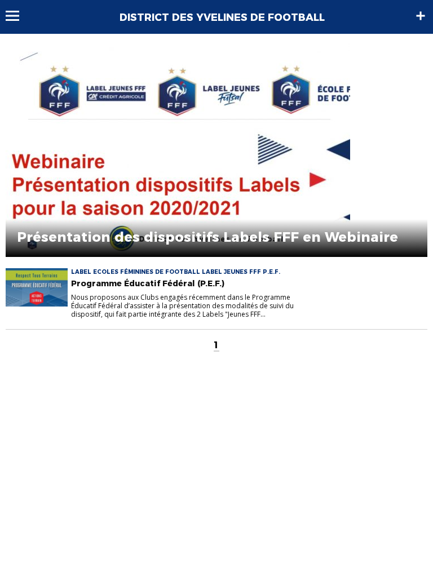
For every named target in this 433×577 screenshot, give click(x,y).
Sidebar (420, 16)
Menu (18, 16)
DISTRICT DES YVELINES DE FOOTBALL (222, 17)
